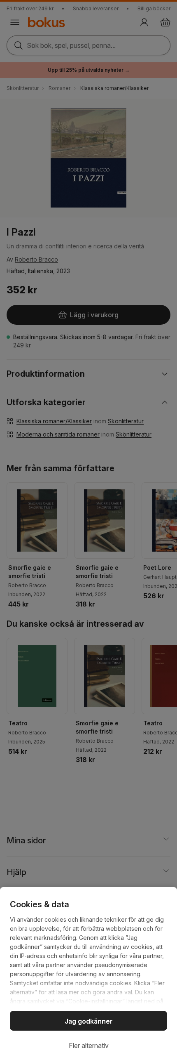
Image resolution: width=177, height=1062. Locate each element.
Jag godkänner (89, 1021)
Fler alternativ (89, 1045)
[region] (88, 974)
